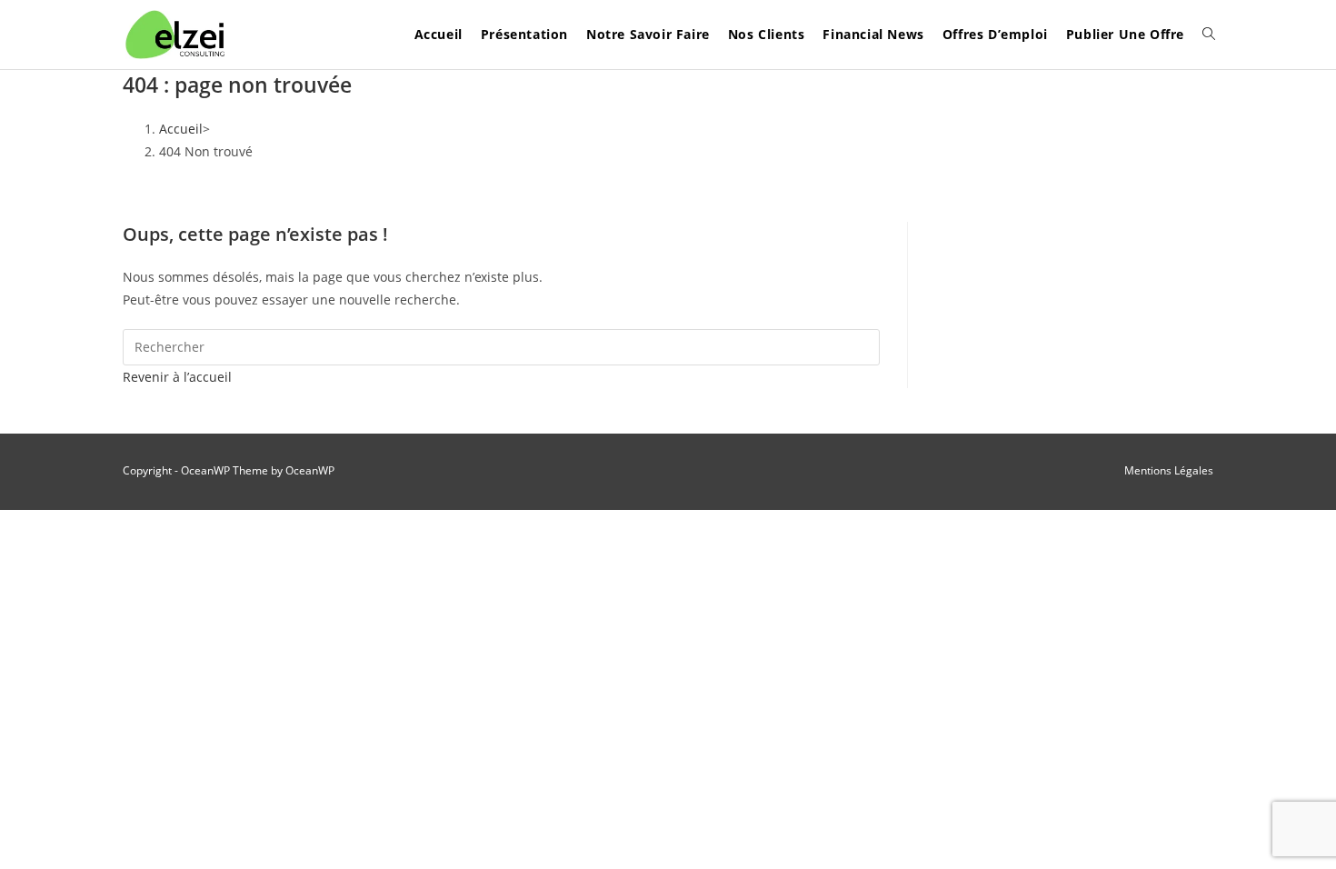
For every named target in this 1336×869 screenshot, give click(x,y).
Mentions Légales (1168, 470)
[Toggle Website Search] (1208, 34)
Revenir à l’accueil (177, 376)
